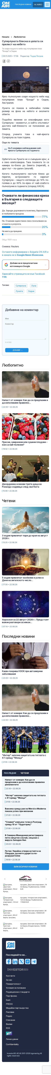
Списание (10, 1020)
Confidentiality (12, 1044)
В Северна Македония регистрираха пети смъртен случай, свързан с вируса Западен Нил (24, 837)
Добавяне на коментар (21, 310)
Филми (9, 1024)
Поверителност (13, 984)
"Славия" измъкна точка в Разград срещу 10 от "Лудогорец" (23, 823)
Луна (33, 285)
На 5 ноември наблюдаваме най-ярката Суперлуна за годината (24, 149)
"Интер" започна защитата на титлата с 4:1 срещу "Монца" (25, 796)
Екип (8, 1000)
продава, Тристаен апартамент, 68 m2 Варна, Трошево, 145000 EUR (33, 912)
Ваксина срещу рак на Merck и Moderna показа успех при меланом (25, 810)
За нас (9, 980)
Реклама (10, 1012)
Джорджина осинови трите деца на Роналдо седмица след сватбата (22, 485)
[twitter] (21, 961)
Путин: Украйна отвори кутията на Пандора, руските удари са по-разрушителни (23, 853)
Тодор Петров (36, 56)
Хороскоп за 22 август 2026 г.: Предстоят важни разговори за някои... (25, 621)
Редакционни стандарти (18, 992)
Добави (16, 350)
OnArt (9, 1033)
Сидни (31, 291)
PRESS (9, 1004)
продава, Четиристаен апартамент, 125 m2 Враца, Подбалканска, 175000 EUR (33, 900)
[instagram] (27, 961)
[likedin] (15, 961)
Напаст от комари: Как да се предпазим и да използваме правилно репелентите (25, 782)
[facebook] (8, 961)
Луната (19, 291)
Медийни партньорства (17, 1008)
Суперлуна (21, 285)
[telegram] (34, 961)
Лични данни (12, 1039)
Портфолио (11, 996)
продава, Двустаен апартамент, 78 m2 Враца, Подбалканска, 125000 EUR (33, 887)
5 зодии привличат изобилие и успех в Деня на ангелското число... (23, 579)
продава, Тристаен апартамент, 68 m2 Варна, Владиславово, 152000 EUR (33, 926)
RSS (8, 1028)
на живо (38, 4)
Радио (9, 1016)
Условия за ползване (16, 988)
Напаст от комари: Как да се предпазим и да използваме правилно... (25, 401)
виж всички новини (25, 866)
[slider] (23, 90)
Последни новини (23, 4)
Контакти (10, 976)
